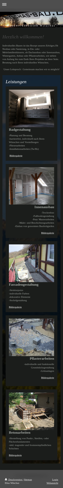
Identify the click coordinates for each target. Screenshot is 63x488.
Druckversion (15, 479)
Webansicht (52, 483)
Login (55, 479)
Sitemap (28, 479)
